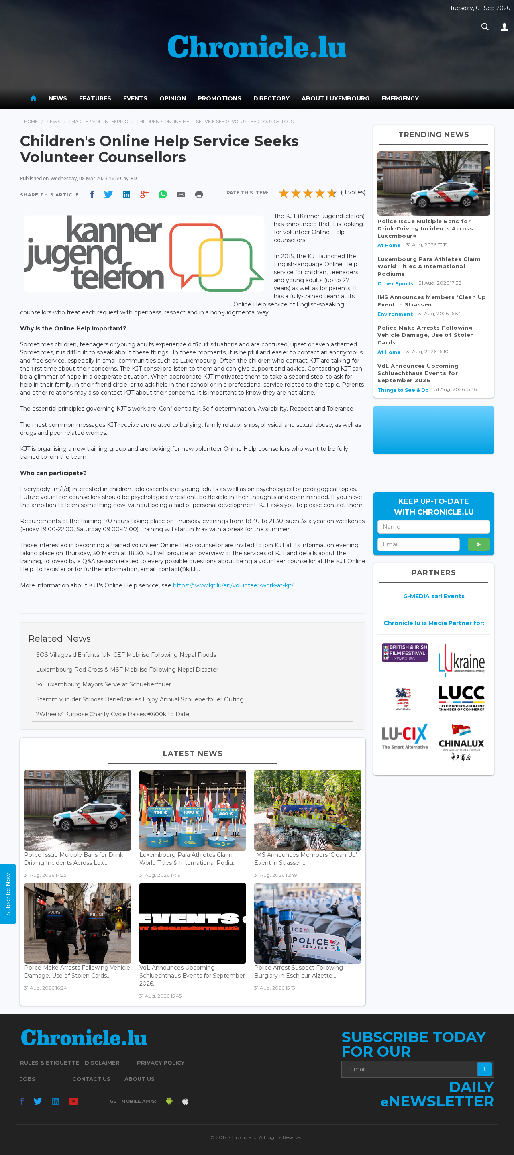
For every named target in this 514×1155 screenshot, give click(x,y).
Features (95, 98)
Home (31, 121)
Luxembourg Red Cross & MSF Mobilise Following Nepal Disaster (127, 669)
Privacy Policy (160, 1062)
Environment (395, 314)
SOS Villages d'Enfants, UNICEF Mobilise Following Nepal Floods (126, 654)
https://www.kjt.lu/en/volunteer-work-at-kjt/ (233, 585)
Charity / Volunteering (98, 121)
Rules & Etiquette (49, 1062)
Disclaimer (102, 1062)
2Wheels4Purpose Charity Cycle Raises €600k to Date (113, 714)
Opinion (172, 98)
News (58, 98)
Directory (271, 98)
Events (135, 98)
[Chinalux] (461, 743)
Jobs (27, 1079)
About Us (139, 1079)
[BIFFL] (404, 652)
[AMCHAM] (404, 699)
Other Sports (395, 284)
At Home (389, 245)
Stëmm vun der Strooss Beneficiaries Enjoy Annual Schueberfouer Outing (140, 699)
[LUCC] (461, 698)
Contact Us (91, 1079)
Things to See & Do (403, 390)
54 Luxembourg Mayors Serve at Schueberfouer (103, 684)
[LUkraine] (461, 660)
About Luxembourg (335, 98)
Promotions (219, 98)
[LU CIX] (404, 736)
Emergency (400, 98)
